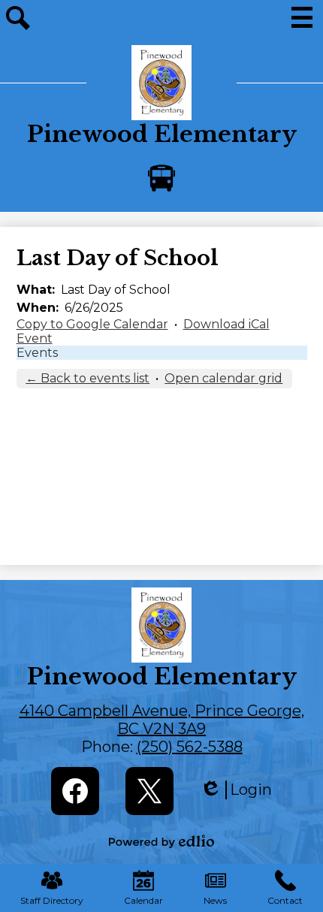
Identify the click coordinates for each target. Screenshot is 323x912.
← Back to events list (87, 378)
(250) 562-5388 (190, 747)
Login (236, 790)
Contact (285, 900)
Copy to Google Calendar (92, 324)
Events (37, 353)
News (215, 900)
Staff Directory (51, 900)
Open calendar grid (223, 378)
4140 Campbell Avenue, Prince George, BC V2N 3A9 (162, 720)
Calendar (143, 900)
